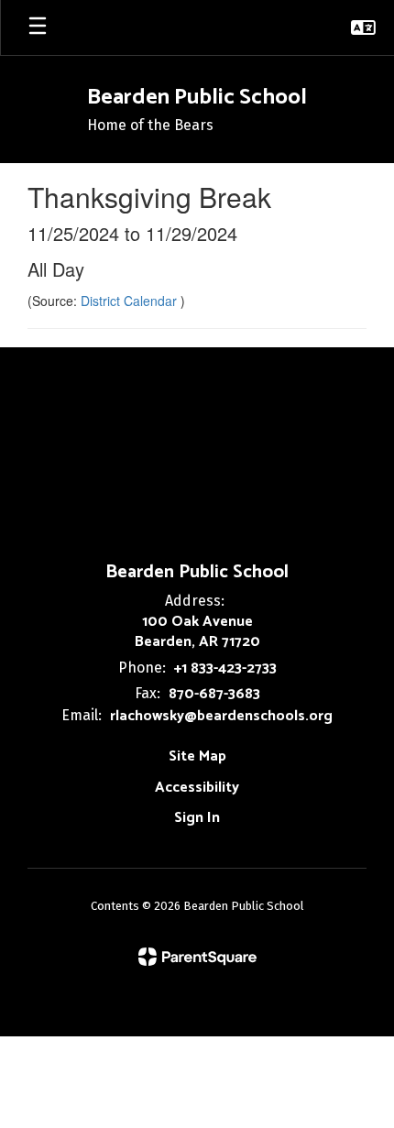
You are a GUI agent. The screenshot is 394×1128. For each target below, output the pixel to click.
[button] (363, 27)
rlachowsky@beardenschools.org (221, 716)
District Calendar (131, 300)
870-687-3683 (214, 694)
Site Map (197, 756)
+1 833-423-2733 (225, 668)
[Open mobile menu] (37, 27)
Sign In (197, 817)
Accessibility (197, 787)
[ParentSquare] (197, 956)
